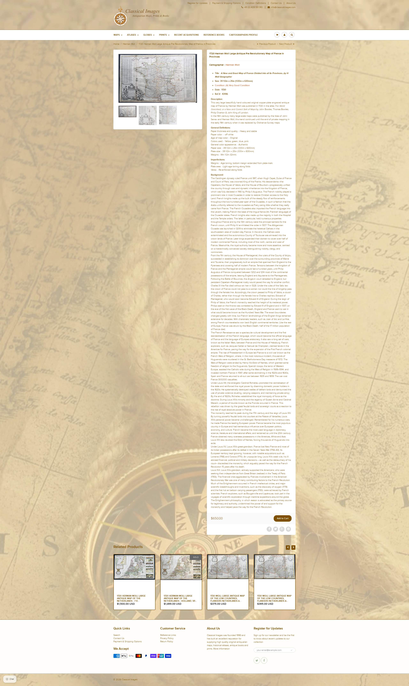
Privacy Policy (167, 638)
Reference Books (214, 35)
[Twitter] (257, 660)
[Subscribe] (291, 650)
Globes (147, 35)
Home (116, 44)
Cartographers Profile (243, 35)
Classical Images (129, 679)
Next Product (286, 44)
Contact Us (276, 3)
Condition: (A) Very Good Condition (232, 85)
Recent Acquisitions (186, 35)
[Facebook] (264, 660)
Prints (163, 35)
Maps (117, 35)
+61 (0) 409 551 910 (253, 7)
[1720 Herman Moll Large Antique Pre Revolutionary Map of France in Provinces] (157, 78)
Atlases (131, 35)
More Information (221, 648)
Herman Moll (129, 44)
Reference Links (168, 635)
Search (116, 635)
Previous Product (267, 44)
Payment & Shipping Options (226, 3)
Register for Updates (197, 3)
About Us (291, 3)
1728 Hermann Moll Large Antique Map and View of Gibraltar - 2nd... (225, 598)
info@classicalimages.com (283, 7)
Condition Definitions (255, 3)
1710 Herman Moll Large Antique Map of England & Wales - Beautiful (273, 598)
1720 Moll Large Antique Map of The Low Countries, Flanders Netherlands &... (134, 598)
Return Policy (166, 641)
